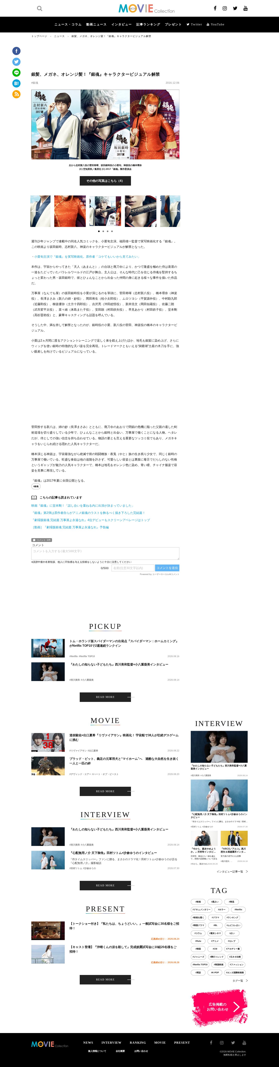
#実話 (198, 972)
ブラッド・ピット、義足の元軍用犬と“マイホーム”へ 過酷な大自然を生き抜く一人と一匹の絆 (124, 761)
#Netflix (73, 656)
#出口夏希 (93, 751)
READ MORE (105, 697)
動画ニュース (96, 24)
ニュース (59, 36)
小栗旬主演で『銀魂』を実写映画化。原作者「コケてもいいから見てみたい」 (87, 256)
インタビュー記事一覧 (230, 871)
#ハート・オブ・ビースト (105, 774)
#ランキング (232, 917)
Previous (34, 210)
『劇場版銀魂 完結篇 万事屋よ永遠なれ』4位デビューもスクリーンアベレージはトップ (90, 520)
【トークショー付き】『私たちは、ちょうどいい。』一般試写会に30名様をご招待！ (124, 926)
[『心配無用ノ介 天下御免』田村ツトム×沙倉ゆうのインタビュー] (48, 860)
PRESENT (182, 1042)
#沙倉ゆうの (89, 868)
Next (175, 210)
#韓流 (231, 902)
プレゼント (173, 24)
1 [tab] (99, 231)
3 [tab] (107, 231)
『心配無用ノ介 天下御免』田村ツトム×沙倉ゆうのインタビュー (113, 852)
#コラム (198, 933)
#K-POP (215, 972)
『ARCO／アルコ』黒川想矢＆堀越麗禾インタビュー (233, 850)
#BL (216, 925)
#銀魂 (34, 82)
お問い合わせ (141, 1051)
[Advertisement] (105, 54)
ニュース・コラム (68, 24)
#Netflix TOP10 (87, 656)
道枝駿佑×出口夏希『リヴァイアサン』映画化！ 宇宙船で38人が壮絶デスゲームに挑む (124, 737)
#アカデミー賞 (233, 949)
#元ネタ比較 (235, 957)
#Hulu (198, 941)
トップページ (39, 36)
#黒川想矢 (225, 861)
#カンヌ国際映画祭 (235, 972)
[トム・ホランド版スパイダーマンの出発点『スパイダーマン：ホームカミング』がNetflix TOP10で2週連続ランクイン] (48, 648)
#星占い (215, 902)
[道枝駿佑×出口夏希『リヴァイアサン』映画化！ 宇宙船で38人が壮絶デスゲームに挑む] (48, 742)
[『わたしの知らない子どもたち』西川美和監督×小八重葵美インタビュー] (48, 671)
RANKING (138, 1042)
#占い (232, 933)
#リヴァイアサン (78, 751)
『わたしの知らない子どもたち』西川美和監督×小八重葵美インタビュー (118, 664)
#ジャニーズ (198, 957)
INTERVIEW (111, 1042)
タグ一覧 (237, 980)
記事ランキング (148, 24)
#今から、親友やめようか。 (203, 864)
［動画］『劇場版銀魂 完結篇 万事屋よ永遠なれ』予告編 (70, 527)
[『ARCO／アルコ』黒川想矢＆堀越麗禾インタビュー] (234, 838)
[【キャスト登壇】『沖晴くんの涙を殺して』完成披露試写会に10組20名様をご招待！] (48, 954)
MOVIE (160, 1042)
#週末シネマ (215, 933)
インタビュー (121, 24)
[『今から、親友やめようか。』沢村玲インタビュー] (204, 838)
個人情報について (97, 1051)
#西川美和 (74, 680)
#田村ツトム (75, 868)
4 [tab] (112, 231)
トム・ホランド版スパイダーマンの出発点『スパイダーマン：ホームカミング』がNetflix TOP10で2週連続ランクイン (124, 643)
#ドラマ (215, 917)
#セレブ (231, 941)
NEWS (88, 1042)
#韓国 (198, 949)
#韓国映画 (218, 964)
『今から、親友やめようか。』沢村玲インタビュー (203, 850)
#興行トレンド (217, 957)
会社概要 (120, 1051)
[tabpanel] (105, 211)
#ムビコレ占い (233, 925)
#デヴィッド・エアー (80, 774)
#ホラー (221, 909)
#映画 (198, 902)
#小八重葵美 (87, 680)
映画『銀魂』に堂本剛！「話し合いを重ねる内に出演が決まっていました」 (83, 505)
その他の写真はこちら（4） (105, 180)
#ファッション (237, 964)
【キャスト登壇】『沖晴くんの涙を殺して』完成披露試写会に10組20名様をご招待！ (123, 949)
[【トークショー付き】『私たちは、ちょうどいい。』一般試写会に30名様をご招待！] (48, 930)
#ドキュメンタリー (201, 909)
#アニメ (215, 941)
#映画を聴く (198, 917)
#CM (215, 949)
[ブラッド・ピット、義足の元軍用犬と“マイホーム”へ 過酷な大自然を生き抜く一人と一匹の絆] (48, 766)
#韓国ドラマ (198, 925)
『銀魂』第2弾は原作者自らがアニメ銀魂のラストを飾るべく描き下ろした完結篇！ (88, 512)
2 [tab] (103, 231)
